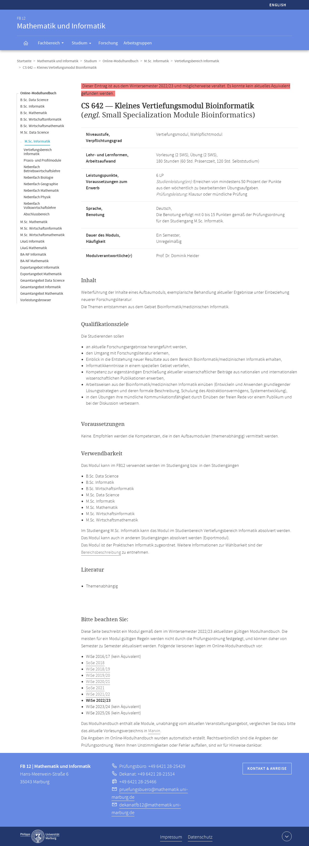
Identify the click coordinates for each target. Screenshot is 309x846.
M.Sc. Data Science (34, 132)
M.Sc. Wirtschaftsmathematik (42, 235)
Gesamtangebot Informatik (40, 287)
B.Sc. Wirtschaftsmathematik (42, 126)
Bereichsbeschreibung (101, 552)
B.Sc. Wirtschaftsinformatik (40, 119)
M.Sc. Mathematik (33, 222)
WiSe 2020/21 (98, 682)
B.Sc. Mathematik (33, 113)
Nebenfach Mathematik (41, 190)
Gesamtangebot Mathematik (41, 293)
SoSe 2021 (95, 688)
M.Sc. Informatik (156, 61)
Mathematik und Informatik (57, 61)
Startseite (24, 61)
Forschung (108, 43)
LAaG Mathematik (33, 248)
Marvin (154, 731)
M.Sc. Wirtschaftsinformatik (41, 228)
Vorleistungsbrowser (35, 300)
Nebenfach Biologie (38, 177)
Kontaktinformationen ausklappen (287, 836)
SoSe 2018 (95, 663)
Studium (79, 43)
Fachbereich (49, 43)
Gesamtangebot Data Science (42, 280)
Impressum (171, 837)
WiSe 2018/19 (98, 669)
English (277, 5)
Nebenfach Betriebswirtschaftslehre (42, 169)
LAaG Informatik (32, 241)
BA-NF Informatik (33, 254)
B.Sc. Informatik (32, 106)
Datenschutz (200, 837)
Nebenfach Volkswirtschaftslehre (40, 205)
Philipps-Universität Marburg (39, 836)
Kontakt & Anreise (267, 768)
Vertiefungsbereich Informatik (197, 61)
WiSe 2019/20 (98, 675)
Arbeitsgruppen (138, 43)
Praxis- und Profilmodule (42, 160)
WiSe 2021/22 (98, 694)
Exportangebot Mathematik (41, 274)
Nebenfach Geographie (41, 184)
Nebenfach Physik (37, 197)
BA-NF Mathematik (34, 261)
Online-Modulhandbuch (120, 61)
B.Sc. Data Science (34, 100)
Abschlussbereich (36, 214)
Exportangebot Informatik (39, 267)
